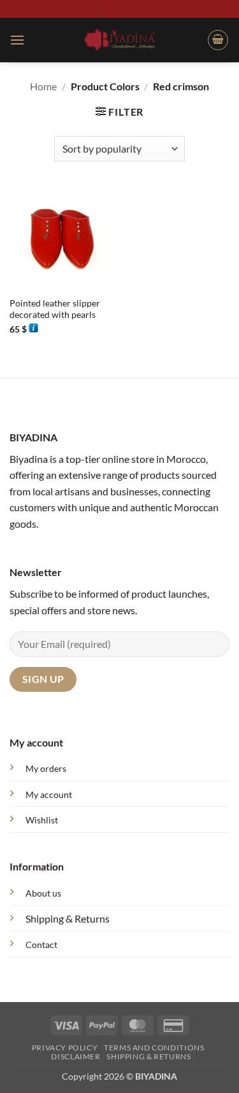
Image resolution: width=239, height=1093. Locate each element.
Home (43, 86)
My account (48, 794)
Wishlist (41, 820)
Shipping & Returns (67, 918)
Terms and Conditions (154, 1047)
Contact (41, 944)
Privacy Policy (65, 1047)
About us (43, 893)
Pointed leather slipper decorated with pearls (55, 309)
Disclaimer (75, 1056)
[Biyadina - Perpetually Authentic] (119, 39)
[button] (17, 39)
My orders (45, 768)
